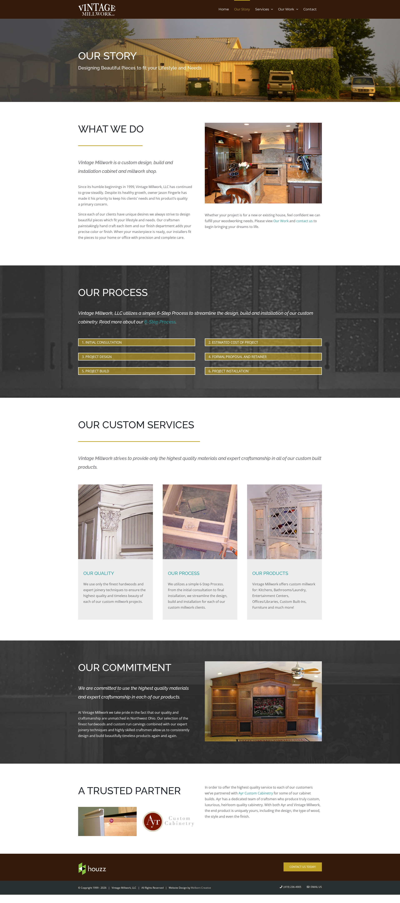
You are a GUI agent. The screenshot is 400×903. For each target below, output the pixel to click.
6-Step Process (160, 322)
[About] (200, 60)
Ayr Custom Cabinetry (256, 793)
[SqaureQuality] (115, 486)
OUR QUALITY (98, 573)
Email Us (315, 887)
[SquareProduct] (284, 486)
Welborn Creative (201, 887)
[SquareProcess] (200, 486)
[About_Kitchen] (263, 124)
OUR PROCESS (183, 573)
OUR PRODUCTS (270, 573)
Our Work (281, 221)
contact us (304, 221)
